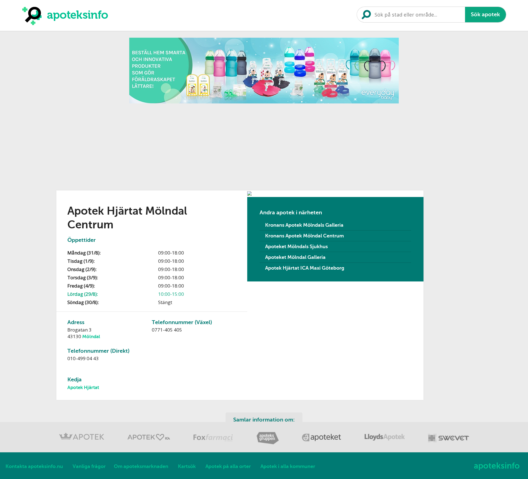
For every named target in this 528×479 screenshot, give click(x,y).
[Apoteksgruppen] (268, 443)
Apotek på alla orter (228, 466)
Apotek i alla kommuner (287, 466)
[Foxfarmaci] (213, 443)
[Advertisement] (264, 145)
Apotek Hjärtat (83, 387)
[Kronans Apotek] (82, 443)
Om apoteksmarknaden (141, 466)
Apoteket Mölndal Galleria (295, 257)
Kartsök (187, 466)
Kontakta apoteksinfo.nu (34, 466)
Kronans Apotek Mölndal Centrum (304, 236)
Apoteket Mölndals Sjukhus (296, 246)
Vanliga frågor (89, 466)
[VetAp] (448, 443)
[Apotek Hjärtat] (149, 443)
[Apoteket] (322, 443)
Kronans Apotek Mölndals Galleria (304, 225)
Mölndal (91, 336)
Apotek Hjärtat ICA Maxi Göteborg (304, 268)
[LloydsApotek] (385, 443)
